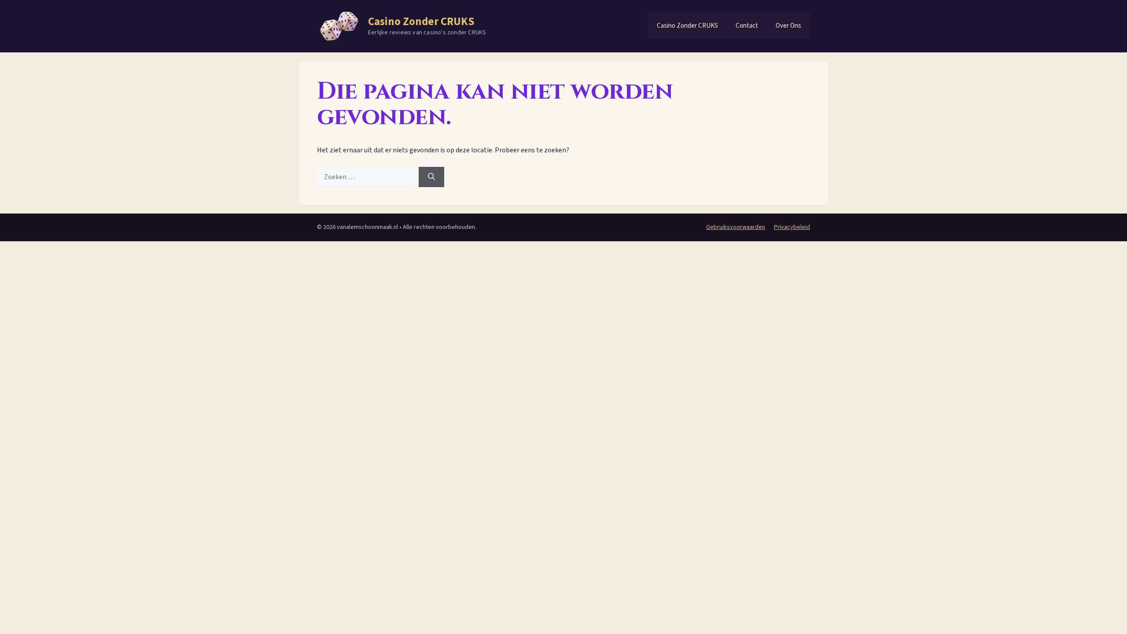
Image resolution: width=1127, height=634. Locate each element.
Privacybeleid (792, 227)
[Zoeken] (431, 177)
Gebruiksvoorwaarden (735, 227)
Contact (747, 25)
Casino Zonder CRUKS (421, 21)
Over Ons (788, 25)
